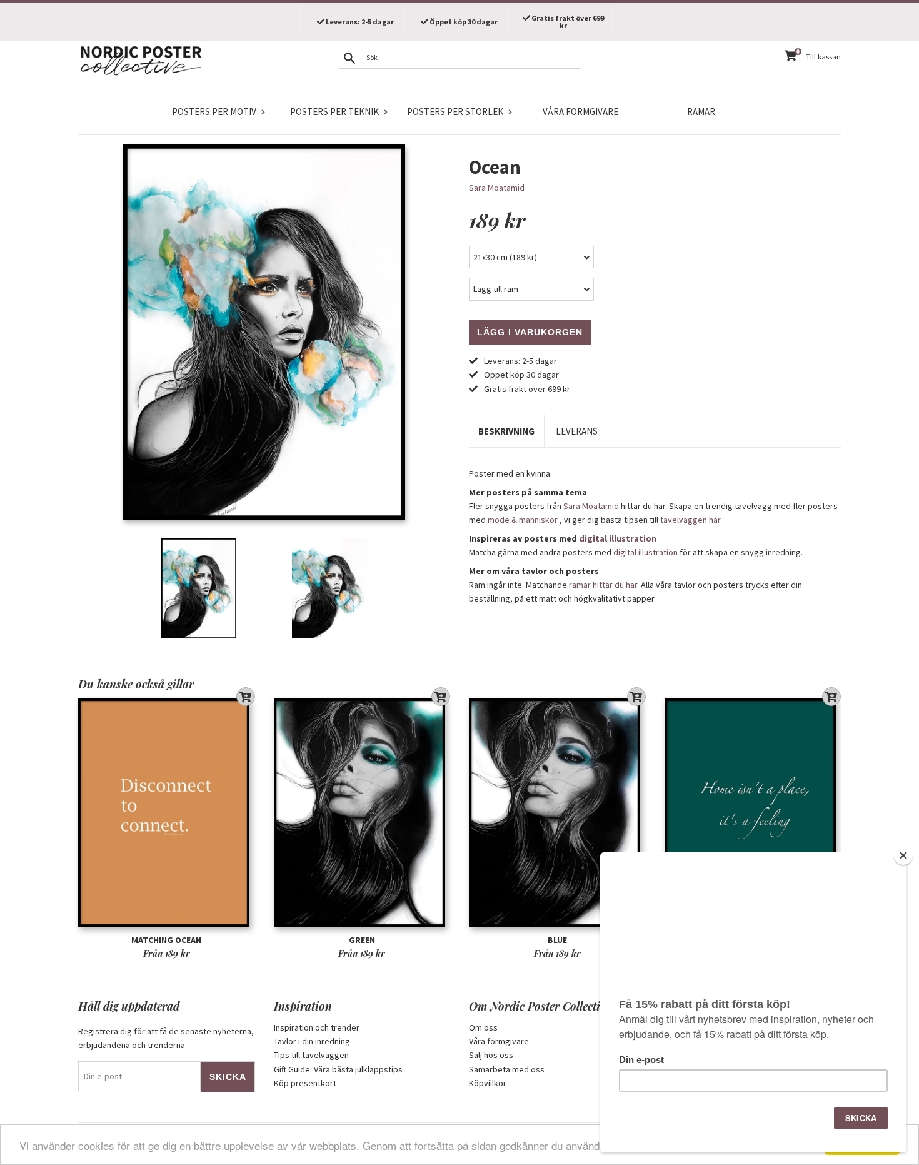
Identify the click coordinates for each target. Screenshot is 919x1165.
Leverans (577, 431)
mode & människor (523, 519)
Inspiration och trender (316, 1027)
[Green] (362, 812)
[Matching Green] (753, 812)
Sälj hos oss (491, 1055)
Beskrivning (506, 431)
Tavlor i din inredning (312, 1041)
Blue (557, 940)
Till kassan (823, 56)
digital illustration (617, 538)
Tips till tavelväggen (311, 1055)
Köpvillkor (487, 1083)
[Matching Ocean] (166, 812)
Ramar (701, 112)
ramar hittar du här (603, 584)
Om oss (483, 1027)
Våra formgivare (580, 112)
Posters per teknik (334, 112)
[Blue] (557, 812)
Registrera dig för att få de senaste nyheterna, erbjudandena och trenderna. (166, 1038)
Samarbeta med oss (507, 1069)
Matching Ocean (166, 940)
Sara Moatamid (497, 187)
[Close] (903, 855)
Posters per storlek (455, 112)
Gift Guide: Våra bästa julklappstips (338, 1069)
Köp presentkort (305, 1083)
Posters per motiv (214, 112)
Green (362, 940)
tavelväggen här (690, 519)
